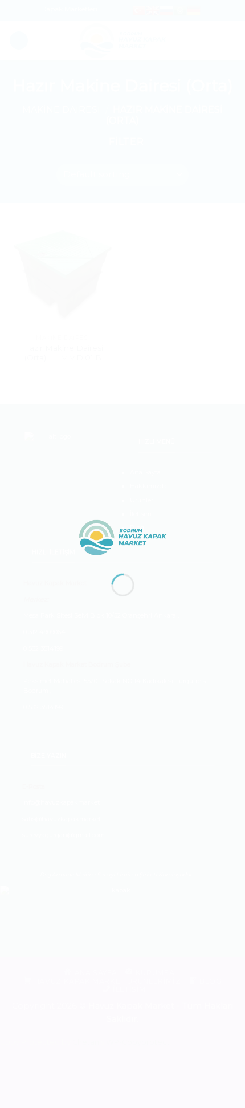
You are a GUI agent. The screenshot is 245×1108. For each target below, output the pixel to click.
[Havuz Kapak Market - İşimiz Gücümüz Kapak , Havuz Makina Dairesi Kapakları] (123, 536)
